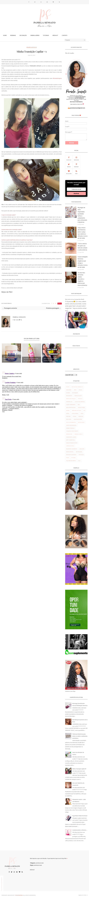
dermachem (69, 434)
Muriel (68, 410)
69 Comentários (6, 303)
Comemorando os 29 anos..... (79, 830)
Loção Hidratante (70, 404)
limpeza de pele (70, 446)
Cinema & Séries (34, 35)
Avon (75, 389)
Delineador (69, 395)
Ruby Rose (68, 419)
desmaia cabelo (78, 434)
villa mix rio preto (71, 460)
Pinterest (76, 166)
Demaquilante (78, 395)
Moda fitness (81, 407)
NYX (84, 410)
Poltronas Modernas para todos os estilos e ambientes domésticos (79, 736)
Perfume (68, 416)
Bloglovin (68, 173)
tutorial (73, 457)
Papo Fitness (75, 413)
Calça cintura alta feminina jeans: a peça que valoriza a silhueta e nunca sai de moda (82, 233)
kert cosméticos (70, 440)
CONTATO (64, 35)
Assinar (76, 193)
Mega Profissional (71, 407)
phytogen (81, 454)
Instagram (76, 160)
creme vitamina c (70, 428)
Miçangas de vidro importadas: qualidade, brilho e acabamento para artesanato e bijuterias (82, 215)
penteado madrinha (71, 454)
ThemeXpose (19, 895)
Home (5, 35)
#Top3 (67, 387)
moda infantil (69, 451)
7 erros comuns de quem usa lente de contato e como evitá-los (82, 247)
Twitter (69, 166)
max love (82, 448)
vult (79, 460)
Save (60, 303)
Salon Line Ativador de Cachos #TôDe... (11, 359)
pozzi (67, 457)
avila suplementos (71, 422)
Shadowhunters (78, 419)
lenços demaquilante (71, 443)
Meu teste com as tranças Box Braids (31, 359)
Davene (68, 392)
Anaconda (68, 389)
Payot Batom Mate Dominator (79, 815)
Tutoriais (46, 35)
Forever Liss (69, 401)
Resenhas (13, 35)
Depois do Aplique (71, 398)
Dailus (80, 389)
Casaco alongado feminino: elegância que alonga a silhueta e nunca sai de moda (83, 262)
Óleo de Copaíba (69, 53)
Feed (76, 173)
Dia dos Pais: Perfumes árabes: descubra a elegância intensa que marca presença (82, 279)
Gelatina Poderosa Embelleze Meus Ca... (51, 359)
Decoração (23, 35)
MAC (79, 404)
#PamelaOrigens (32, 47)
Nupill (67, 413)
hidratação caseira (71, 437)
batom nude (81, 422)
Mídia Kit (55, 35)
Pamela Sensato (19, 317)
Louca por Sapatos (80, 401)
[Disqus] (31, 392)
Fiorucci (80, 398)
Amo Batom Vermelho (77, 387)
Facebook (68, 160)
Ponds (74, 416)
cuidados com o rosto (72, 431)
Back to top (82, 895)
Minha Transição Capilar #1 (79, 769)
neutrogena (79, 451)
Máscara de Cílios (76, 410)
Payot (82, 413)
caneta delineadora (71, 425)
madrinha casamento (71, 448)
